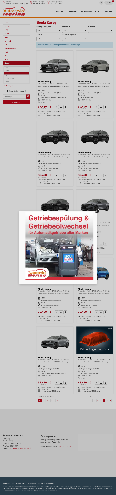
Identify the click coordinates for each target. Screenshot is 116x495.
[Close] (97, 211)
